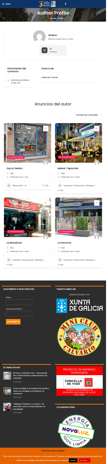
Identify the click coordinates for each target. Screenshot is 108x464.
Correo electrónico (14, 309)
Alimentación (17, 185)
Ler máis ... (84, 460)
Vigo (12, 173)
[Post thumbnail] (7, 377)
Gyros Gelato (15, 168)
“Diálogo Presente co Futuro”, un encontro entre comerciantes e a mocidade (29, 406)
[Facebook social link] (65, 4)
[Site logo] (47, 4)
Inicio (45, 18)
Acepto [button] (73, 460)
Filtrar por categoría (87, 115)
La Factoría (64, 242)
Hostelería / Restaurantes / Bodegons (79, 185)
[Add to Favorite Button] (45, 128)
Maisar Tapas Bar (68, 168)
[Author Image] (45, 162)
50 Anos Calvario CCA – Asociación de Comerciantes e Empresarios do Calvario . (30, 375)
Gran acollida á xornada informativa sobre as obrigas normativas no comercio (31, 391)
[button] (7, 143)
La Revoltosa (14, 242)
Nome (8, 297)
